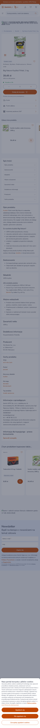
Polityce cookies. (31, 703)
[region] (20, 703)
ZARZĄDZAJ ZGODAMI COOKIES (20, 723)
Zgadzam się (20, 710)
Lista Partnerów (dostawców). (10, 705)
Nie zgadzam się (20, 716)
